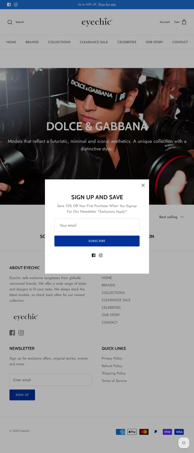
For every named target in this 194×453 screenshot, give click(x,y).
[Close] (143, 185)
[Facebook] (93, 255)
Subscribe (96, 241)
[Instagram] (100, 255)
